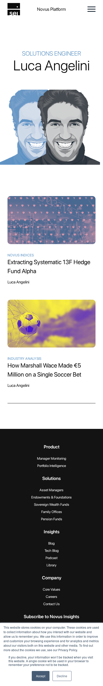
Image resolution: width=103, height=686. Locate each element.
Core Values (51, 589)
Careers (51, 597)
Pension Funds (51, 519)
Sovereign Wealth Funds (51, 504)
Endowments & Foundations (51, 497)
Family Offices (51, 512)
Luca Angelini (18, 282)
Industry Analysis (24, 359)
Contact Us (51, 604)
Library (51, 565)
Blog (51, 543)
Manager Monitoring (51, 458)
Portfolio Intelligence (51, 466)
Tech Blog (51, 551)
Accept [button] (40, 676)
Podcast (52, 558)
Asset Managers (52, 490)
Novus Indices (21, 255)
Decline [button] (62, 676)
